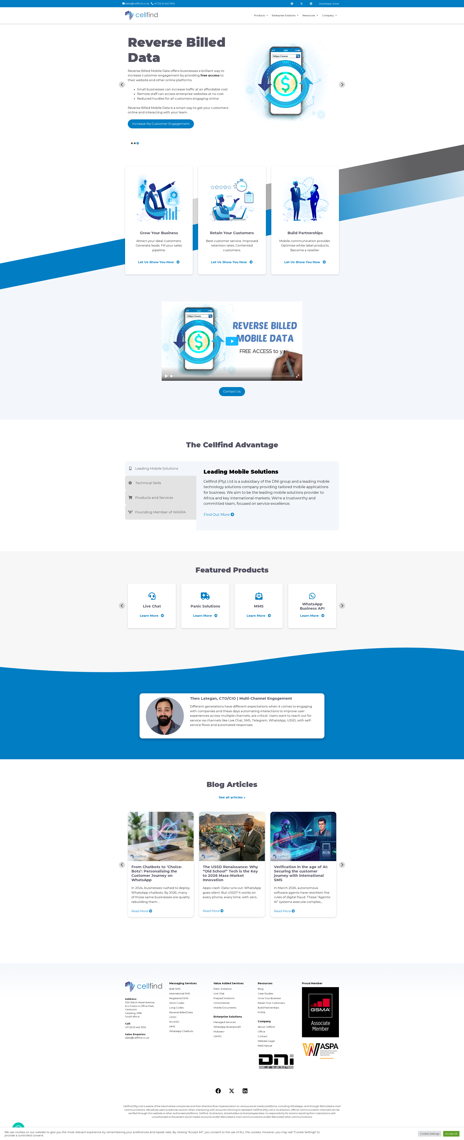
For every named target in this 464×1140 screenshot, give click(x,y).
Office (261, 1031)
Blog (260, 988)
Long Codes (176, 1007)
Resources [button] (309, 15)
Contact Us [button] (232, 391)
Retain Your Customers (271, 1002)
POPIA (261, 1012)
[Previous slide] (122, 606)
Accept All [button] (451, 1133)
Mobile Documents (225, 1007)
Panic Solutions (222, 988)
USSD (172, 1017)
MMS (172, 1026)
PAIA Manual (265, 1045)
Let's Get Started (172, 115)
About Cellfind (266, 1026)
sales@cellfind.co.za (137, 3)
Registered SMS (178, 998)
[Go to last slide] (122, 85)
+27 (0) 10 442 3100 (164, 3)
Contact (262, 1036)
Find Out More (217, 514)
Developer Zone (329, 3)
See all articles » (232, 797)
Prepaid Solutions (224, 998)
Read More (149, 911)
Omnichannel (221, 1002)
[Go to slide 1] (132, 143)
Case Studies (265, 993)
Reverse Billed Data (181, 1012)
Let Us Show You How (156, 262)
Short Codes (176, 1002)
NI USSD (174, 1021)
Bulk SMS (175, 988)
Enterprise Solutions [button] (283, 15)
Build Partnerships (268, 1007)
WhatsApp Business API (227, 1026)
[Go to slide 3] (137, 143)
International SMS (179, 993)
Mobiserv (219, 1031)
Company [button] (328, 15)
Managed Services (225, 1022)
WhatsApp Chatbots (181, 1031)
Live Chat (219, 993)
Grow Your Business (269, 998)
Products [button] (259, 15)
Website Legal (266, 1040)
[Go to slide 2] (135, 143)
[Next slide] (342, 85)
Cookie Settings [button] (429, 1133)
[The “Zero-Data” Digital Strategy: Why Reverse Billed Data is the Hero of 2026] (312, 859)
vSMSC (218, 1036)
